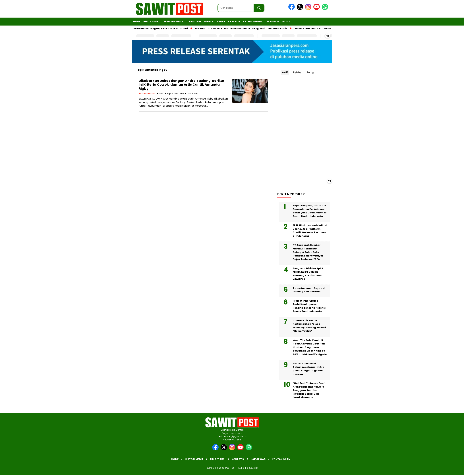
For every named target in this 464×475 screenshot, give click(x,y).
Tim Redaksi (217, 459)
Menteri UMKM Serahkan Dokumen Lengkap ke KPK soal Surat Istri (138, 28)
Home (136, 21)
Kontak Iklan (281, 459)
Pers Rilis (273, 21)
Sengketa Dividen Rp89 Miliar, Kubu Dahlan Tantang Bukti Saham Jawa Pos (308, 274)
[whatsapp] (325, 9)
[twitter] (300, 9)
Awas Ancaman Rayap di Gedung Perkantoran (309, 289)
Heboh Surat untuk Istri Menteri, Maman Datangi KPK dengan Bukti (326, 28)
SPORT (221, 21)
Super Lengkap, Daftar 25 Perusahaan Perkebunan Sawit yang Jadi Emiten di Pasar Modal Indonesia (309, 211)
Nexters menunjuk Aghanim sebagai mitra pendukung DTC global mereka (308, 369)
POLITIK (209, 21)
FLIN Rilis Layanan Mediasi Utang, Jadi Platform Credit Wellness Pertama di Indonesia (310, 231)
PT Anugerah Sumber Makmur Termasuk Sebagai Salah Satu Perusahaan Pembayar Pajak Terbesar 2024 (308, 252)
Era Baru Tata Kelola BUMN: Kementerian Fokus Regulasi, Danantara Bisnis (232, 28)
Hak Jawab (258, 459)
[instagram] (309, 9)
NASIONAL (194, 21)
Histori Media (194, 459)
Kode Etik (238, 459)
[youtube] (317, 9)
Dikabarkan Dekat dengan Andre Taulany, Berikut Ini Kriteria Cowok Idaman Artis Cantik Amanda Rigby (181, 84)
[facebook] (292, 9)
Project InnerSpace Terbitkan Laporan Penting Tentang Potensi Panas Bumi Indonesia (309, 306)
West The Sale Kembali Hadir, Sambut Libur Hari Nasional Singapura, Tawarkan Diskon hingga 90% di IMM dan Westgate (310, 347)
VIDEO (286, 21)
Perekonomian (173, 21)
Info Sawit (150, 21)
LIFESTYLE (234, 21)
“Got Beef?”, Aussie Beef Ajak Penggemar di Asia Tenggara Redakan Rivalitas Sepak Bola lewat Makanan (309, 390)
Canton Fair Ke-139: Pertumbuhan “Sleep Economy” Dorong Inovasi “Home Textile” (309, 326)
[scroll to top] (447, 469)
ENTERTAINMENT (253, 21)
